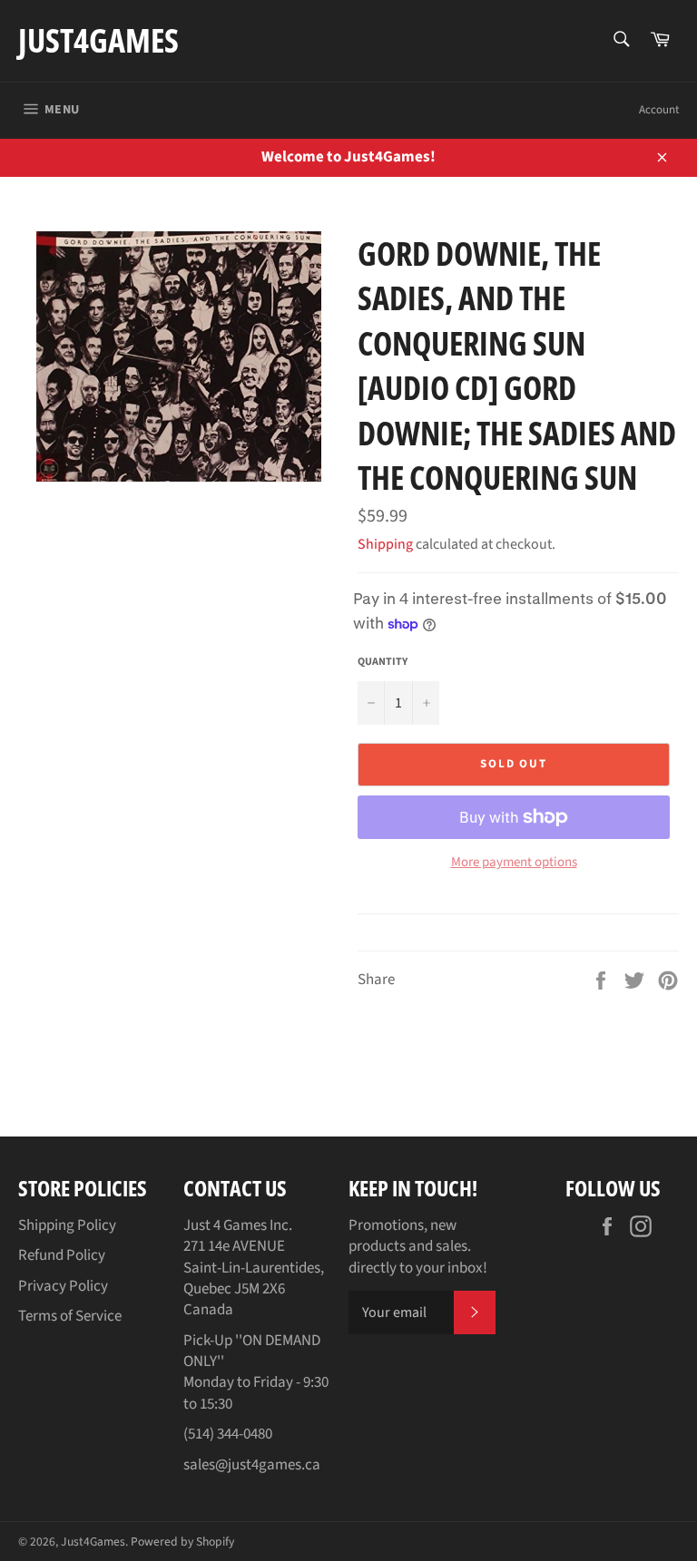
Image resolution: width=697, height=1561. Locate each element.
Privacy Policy (63, 1286)
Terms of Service (70, 1316)
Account (659, 110)
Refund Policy (61, 1255)
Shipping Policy (67, 1225)
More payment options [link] (514, 863)
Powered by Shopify (182, 1541)
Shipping (385, 544)
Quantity (382, 662)
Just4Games (98, 40)
